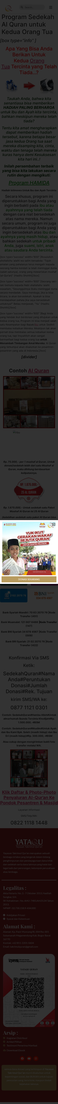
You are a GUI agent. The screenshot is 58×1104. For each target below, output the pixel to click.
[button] (54, 524)
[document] (29, 552)
